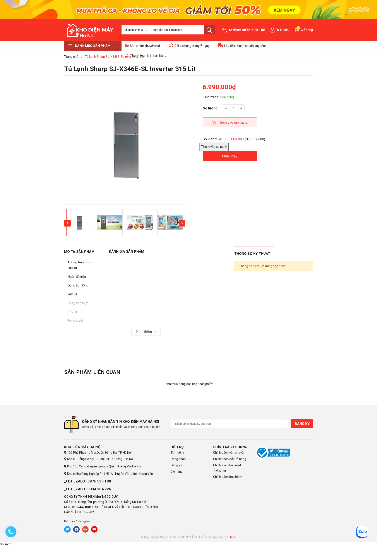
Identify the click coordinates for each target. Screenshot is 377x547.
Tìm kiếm (177, 452)
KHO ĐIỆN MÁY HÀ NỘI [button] (83, 447)
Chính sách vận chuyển (229, 452)
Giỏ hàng (177, 471)
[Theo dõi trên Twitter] (67, 529)
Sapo (232, 537)
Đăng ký (302, 424)
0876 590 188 (253, 30)
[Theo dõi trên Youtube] (94, 529)
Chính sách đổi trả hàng (229, 459)
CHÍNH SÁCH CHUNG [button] (230, 447)
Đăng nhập (178, 459)
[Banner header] (188, 9)
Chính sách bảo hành (227, 477)
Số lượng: (210, 108)
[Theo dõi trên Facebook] (76, 529)
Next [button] (182, 223)
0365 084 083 (233, 139)
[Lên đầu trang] (352, 537)
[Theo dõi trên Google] (85, 529)
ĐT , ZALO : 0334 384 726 (89, 489)
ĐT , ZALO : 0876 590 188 (89, 481)
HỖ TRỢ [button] (177, 447)
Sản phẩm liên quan (92, 372)
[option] (124, 144)
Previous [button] (67, 223)
